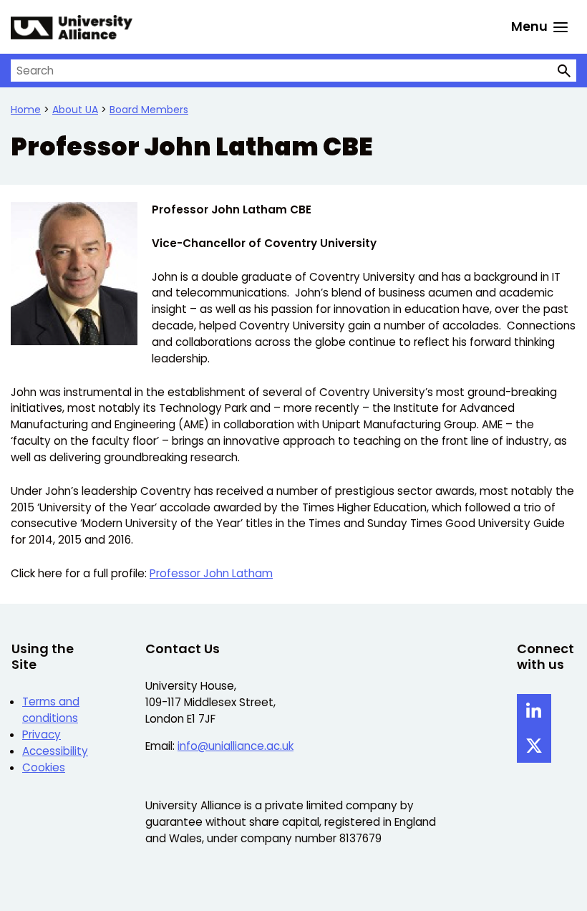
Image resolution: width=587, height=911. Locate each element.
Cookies (43, 767)
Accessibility (55, 750)
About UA (75, 109)
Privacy (41, 734)
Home (26, 109)
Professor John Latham (211, 573)
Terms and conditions (50, 710)
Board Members (149, 109)
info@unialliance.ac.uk (236, 745)
